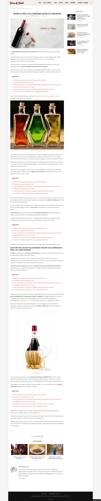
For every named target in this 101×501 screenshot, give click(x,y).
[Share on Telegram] (42, 436)
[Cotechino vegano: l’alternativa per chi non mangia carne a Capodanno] (37, 449)
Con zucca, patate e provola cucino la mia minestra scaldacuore (83, 42)
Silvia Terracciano (35, 16)
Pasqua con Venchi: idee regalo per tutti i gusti (82, 25)
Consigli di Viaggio (83, 3)
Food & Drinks (47, 3)
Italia (55, 3)
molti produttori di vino (25, 300)
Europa (61, 3)
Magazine (73, 3)
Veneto (12, 430)
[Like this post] (32, 436)
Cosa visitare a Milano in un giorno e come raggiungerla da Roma (30, 91)
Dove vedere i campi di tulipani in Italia (23, 82)
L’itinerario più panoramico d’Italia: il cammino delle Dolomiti (29, 80)
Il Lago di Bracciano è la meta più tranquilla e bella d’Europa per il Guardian (33, 89)
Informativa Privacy (54, 493)
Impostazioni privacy (96, 500)
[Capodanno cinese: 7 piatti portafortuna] (19, 449)
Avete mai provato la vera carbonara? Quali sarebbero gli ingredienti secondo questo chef (37, 84)
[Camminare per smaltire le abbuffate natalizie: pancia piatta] (55, 449)
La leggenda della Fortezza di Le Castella (24, 87)
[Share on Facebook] (34, 436)
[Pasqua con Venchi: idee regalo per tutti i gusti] (71, 26)
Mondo (66, 3)
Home (40, 3)
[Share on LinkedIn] (39, 436)
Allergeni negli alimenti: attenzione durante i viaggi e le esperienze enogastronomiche (83, 16)
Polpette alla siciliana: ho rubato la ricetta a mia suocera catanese (82, 51)
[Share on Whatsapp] (40, 436)
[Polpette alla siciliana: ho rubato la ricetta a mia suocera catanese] (71, 51)
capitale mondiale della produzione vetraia (47, 96)
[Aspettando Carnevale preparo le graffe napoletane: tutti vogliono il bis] (71, 35)
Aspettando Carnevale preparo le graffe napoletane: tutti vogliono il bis (83, 34)
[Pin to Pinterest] (37, 436)
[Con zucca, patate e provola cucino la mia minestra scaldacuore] (71, 43)
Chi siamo (44, 493)
